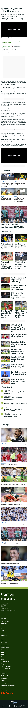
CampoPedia (4, 678)
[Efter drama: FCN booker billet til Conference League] (7, 305)
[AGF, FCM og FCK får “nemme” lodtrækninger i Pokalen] (21, 305)
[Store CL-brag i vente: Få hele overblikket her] (5, 374)
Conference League (6, 666)
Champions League (5, 661)
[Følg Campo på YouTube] (11, 599)
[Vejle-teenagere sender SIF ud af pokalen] (5, 336)
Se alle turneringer (5, 668)
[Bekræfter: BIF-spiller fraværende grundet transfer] (5, 359)
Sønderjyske (7, 49)
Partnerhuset (8, 611)
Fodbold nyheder (5, 621)
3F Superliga (4, 642)
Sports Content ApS (4, 603)
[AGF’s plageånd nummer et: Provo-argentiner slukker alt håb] (5, 327)
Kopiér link (23, 41)
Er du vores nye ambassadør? (8, 685)
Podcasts (3, 633)
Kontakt (3, 680)
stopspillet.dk (4, 706)
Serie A (3, 657)
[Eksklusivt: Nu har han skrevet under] (21, 238)
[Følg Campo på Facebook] (5, 599)
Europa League (4, 664)
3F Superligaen (7, 46)
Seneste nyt (4, 623)
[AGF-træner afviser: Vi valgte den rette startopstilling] (5, 280)
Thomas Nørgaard (15, 49)
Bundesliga (3, 654)
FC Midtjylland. (12, 84)
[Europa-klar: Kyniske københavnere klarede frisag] (5, 344)
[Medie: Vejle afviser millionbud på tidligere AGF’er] (7, 256)
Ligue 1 (2, 659)
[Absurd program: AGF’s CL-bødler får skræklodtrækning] (5, 351)
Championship (4, 649)
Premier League (5, 647)
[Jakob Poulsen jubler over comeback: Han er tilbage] (21, 256)
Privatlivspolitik (4, 683)
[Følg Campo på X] (14, 599)
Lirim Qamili (5, 53)
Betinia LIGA (4, 645)
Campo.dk (3, 602)
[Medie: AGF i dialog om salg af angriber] (5, 366)
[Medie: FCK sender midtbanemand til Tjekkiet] (14, 214)
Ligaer (2, 630)
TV (1, 628)
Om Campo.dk (4, 675)
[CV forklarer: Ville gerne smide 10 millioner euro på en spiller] (5, 295)
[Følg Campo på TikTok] (8, 599)
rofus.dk (17, 706)
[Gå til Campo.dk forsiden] (7, 596)
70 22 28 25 (21, 705)
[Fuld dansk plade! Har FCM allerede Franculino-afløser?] (5, 287)
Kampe (3, 625)
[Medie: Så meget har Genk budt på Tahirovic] (7, 238)
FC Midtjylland (17, 46)
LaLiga (2, 652)
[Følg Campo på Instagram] (2, 599)
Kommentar (4, 635)
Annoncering (4, 673)
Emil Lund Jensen (7, 42)
